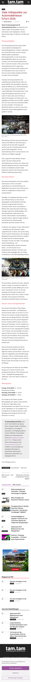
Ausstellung (4, 539)
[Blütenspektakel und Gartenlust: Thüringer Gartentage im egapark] (6, 491)
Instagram (14, 438)
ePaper (11, 583)
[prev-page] (3, 544)
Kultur (3, 502)
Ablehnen (16, 673)
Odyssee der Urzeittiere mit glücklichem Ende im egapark (22, 476)
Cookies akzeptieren (15, 668)
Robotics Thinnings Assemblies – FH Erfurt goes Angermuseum (19, 537)
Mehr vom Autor (17, 484)
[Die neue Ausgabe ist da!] (5, 583)
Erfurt (7, 6)
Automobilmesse (15, 467)
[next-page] (5, 544)
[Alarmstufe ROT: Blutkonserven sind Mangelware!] (6, 529)
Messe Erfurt (24, 467)
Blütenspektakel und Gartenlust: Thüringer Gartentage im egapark (19, 491)
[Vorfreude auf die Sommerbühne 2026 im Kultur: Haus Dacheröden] (5, 634)
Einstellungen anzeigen (15, 678)
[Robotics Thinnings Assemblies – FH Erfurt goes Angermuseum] (6, 537)
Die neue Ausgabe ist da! (18, 581)
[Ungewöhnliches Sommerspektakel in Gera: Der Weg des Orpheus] (5, 625)
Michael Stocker (8, 21)
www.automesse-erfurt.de (13, 444)
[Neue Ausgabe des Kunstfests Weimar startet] (6, 500)
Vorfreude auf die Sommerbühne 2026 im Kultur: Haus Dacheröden (18, 634)
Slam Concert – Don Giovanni (7, 476)
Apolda (3, 510)
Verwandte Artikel (6, 484)
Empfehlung (4, 531)
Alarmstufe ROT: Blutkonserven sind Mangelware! (17, 529)
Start (3, 6)
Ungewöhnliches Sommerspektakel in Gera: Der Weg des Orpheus (18, 625)
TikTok (9, 440)
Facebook (21, 438)
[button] (3, 2)
